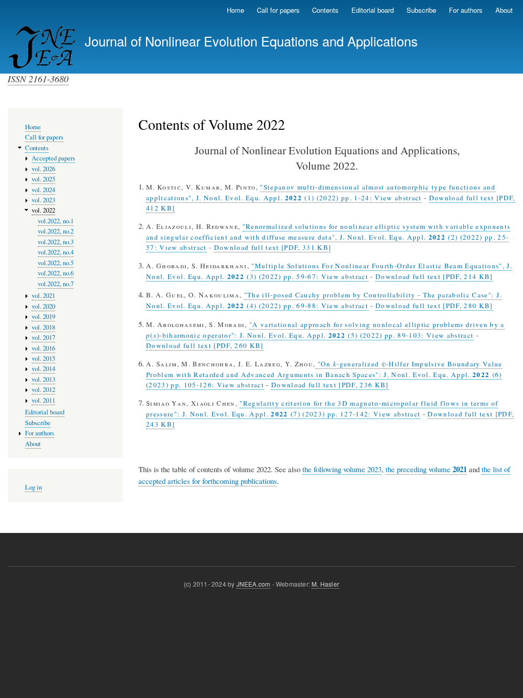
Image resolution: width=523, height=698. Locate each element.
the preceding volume (426, 469)
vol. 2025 (43, 179)
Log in (33, 487)
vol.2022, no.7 (56, 284)
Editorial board (372, 10)
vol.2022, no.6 (56, 273)
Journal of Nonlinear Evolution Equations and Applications (251, 41)
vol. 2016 (43, 348)
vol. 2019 (43, 316)
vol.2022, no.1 (56, 221)
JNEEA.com (253, 583)
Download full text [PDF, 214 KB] (434, 276)
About (504, 10)
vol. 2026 (43, 169)
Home (235, 10)
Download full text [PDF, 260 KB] (205, 345)
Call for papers (278, 10)
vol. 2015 (43, 358)
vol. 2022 (43, 210)
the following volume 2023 (342, 469)
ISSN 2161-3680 (38, 79)
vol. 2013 (43, 379)
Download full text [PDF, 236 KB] (330, 384)
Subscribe (421, 10)
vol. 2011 (43, 400)
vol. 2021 (43, 295)
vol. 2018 (43, 327)
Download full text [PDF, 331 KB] (272, 247)
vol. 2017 (43, 337)
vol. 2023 (43, 200)
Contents (325, 10)
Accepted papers (53, 158)
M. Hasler (325, 583)
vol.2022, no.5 (56, 263)
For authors (466, 10)
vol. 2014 (43, 368)
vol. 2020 (43, 306)
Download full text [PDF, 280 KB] (434, 305)
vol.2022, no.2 (56, 231)
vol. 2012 (43, 389)
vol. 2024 (43, 189)
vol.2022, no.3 (56, 242)
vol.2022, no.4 (56, 252)
